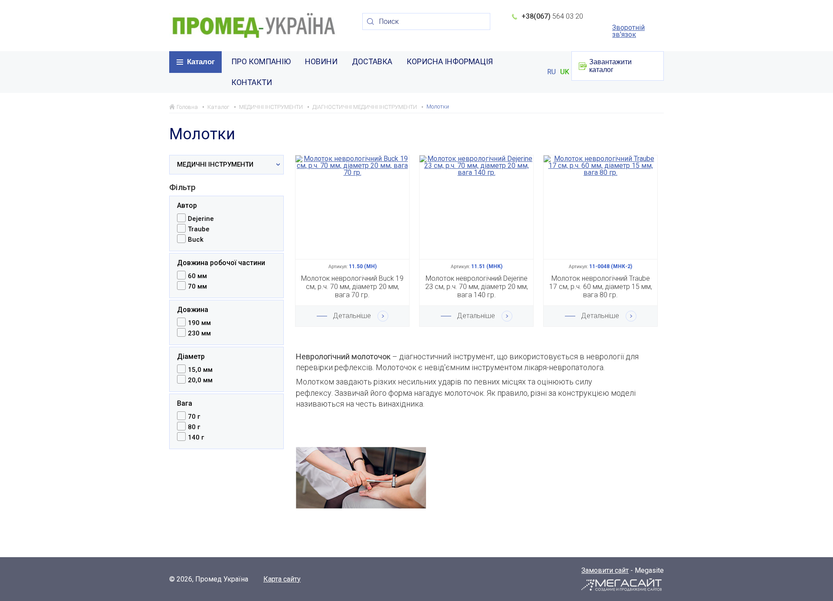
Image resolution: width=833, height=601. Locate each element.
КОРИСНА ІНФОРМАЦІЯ (450, 61)
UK (564, 72)
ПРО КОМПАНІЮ (261, 61)
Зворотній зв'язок (628, 31)
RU (551, 72)
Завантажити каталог (610, 65)
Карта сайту (282, 579)
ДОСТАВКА (372, 61)
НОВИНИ (321, 61)
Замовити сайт (605, 570)
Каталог (201, 62)
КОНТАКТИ (251, 82)
